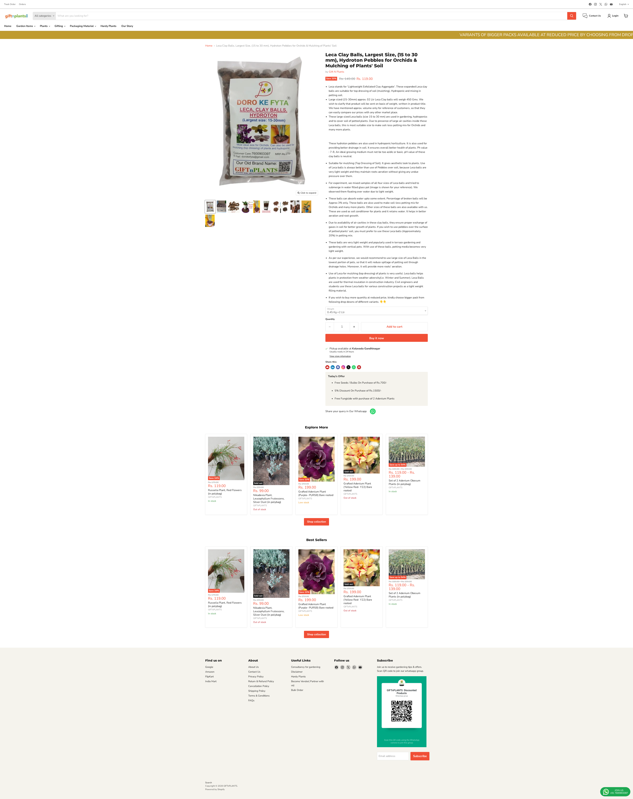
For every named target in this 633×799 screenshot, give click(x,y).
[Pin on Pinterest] (359, 367)
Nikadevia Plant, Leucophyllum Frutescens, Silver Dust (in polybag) (269, 498)
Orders (22, 4)
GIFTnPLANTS (215, 497)
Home (7, 26)
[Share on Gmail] (333, 367)
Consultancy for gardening (305, 667)
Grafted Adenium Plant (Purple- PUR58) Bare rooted (315, 493)
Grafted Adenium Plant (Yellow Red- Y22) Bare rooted (358, 487)
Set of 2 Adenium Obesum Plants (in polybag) (404, 482)
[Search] (571, 16)
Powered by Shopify (215, 789)
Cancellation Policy (258, 686)
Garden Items (25, 26)
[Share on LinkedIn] (327, 367)
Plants (44, 26)
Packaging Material (82, 26)
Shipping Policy (256, 691)
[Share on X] (348, 367)
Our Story (127, 26)
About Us (253, 667)
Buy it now (376, 338)
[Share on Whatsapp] (354, 367)
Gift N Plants (336, 72)
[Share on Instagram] (343, 367)
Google (209, 667)
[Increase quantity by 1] (354, 326)
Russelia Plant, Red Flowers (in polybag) (225, 491)
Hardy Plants (108, 26)
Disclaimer (296, 671)
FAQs (251, 700)
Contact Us (254, 671)
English (622, 4)
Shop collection (316, 522)
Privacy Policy (256, 676)
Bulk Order (297, 690)
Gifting (59, 26)
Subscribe (420, 756)
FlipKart (209, 676)
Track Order (10, 4)
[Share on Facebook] (338, 367)
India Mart (210, 681)
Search (208, 782)
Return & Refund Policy (261, 681)
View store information (340, 356)
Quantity (330, 319)
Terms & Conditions (259, 695)
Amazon (209, 671)
